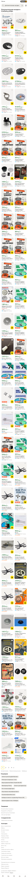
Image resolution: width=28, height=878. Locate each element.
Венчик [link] (3, 431)
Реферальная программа (6, 820)
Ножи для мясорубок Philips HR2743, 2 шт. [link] (20, 184)
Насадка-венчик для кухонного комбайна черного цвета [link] (6, 583)
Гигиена (3, 832)
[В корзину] (12, 27)
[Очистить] (22, 5)
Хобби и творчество (5, 843)
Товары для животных (6, 853)
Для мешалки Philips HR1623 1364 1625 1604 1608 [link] (7, 557)
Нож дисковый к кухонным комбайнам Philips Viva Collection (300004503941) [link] (20, 109)
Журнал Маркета (5, 868)
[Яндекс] (11, 873)
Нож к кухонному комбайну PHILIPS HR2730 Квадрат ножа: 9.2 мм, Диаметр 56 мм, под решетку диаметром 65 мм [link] (7, 533)
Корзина (19, 876)
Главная (3, 876)
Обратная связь (4, 864)
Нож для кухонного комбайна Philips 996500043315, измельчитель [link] (6, 33)
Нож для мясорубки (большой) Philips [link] (19, 659)
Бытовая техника (5, 830)
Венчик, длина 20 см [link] (6, 358)
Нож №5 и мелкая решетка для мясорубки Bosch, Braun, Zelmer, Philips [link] (20, 508)
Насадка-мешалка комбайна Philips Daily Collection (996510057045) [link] (7, 109)
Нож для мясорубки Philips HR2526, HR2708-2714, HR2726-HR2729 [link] (7, 709)
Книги (2, 847)
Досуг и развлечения (6, 826)
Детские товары (5, 857)
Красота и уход (4, 841)
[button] (26, 6)
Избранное (14, 876)
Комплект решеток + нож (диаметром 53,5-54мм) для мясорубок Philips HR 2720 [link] (20, 709)
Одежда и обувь (5, 835)
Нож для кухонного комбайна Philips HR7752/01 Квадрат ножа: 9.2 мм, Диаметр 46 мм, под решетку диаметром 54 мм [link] (20, 134)
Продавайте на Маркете (6, 810)
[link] (10, 777)
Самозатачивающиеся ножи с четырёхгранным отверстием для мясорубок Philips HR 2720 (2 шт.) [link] (7, 407)
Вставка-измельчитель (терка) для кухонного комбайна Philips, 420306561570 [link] (7, 84)
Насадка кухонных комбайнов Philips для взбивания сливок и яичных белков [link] (20, 33)
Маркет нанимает (5, 866)
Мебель (3, 828)
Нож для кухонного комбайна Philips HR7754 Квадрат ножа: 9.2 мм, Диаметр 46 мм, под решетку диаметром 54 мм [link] (7, 258)
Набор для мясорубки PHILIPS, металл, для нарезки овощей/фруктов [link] (7, 307)
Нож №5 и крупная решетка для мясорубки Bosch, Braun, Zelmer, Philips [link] (7, 734)
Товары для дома (5, 837)
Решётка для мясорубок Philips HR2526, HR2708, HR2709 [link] (7, 333)
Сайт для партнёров (5, 814)
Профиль (25, 876)
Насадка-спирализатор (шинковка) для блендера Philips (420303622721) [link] (20, 634)
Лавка (8, 876)
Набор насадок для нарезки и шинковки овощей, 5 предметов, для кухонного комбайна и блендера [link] (7, 184)
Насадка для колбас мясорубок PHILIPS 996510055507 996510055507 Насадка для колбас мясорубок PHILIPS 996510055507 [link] (7, 758)
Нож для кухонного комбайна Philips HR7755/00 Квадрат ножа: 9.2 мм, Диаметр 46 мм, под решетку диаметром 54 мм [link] (7, 160)
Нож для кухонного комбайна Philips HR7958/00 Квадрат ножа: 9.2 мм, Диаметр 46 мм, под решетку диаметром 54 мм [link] (20, 234)
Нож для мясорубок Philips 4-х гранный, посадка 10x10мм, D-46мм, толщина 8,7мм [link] (7, 684)
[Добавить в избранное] (12, 14)
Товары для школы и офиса (7, 849)
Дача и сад (3, 845)
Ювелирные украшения (6, 859)
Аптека (2, 839)
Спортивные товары (5, 851)
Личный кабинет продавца (7, 808)
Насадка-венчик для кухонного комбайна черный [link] (6, 508)
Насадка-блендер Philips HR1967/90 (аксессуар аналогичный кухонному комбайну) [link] (7, 134)
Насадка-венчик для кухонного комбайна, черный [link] (19, 557)
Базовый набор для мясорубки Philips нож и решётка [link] (20, 758)
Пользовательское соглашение (8, 862)
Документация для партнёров (8, 812)
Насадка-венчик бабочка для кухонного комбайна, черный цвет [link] (20, 482)
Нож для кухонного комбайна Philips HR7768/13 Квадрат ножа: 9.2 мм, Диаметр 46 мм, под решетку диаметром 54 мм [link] (20, 160)
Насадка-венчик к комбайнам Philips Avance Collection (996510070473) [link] (19, 58)
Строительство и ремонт (6, 855)
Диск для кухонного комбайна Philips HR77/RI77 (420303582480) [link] (6, 58)
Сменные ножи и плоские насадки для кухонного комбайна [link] (20, 684)
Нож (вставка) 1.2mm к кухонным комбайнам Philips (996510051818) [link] (20, 84)
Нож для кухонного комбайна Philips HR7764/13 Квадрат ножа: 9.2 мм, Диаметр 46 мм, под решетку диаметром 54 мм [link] (20, 210)
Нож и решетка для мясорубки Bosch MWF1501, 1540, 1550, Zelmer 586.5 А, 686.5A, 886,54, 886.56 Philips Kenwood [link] (20, 608)
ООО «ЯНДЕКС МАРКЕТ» (10, 870)
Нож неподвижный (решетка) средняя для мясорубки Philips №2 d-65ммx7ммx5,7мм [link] (7, 634)
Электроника (4, 833)
